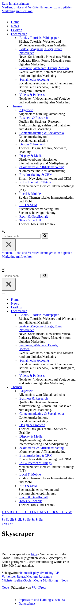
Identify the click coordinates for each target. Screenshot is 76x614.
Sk (20, 519)
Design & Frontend (32, 144)
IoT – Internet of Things (35, 182)
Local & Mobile (30, 193)
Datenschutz (27, 603)
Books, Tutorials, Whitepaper (38, 37)
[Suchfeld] (3, 231)
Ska (5, 523)
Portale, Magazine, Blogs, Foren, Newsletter (41, 51)
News (15, 26)
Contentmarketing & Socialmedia (41, 133)
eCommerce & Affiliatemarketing (41, 167)
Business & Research (33, 117)
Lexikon (16, 30)
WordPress (39, 587)
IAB (34, 554)
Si (16, 519)
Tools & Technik (30, 220)
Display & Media (30, 155)
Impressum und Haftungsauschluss (42, 600)
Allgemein (26, 110)
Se (8, 519)
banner (24, 573)
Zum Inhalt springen (15, 3)
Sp (29, 519)
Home (15, 22)
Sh (12, 519)
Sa (4, 519)
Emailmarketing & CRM (35, 174)
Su (41, 519)
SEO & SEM (28, 205)
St (37, 519)
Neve (5, 587)
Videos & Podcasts (32, 94)
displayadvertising (41, 573)
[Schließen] (9, 245)
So (25, 519)
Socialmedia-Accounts (34, 79)
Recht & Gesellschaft (33, 216)
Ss (33, 519)
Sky (10, 523)
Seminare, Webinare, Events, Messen (44, 68)
